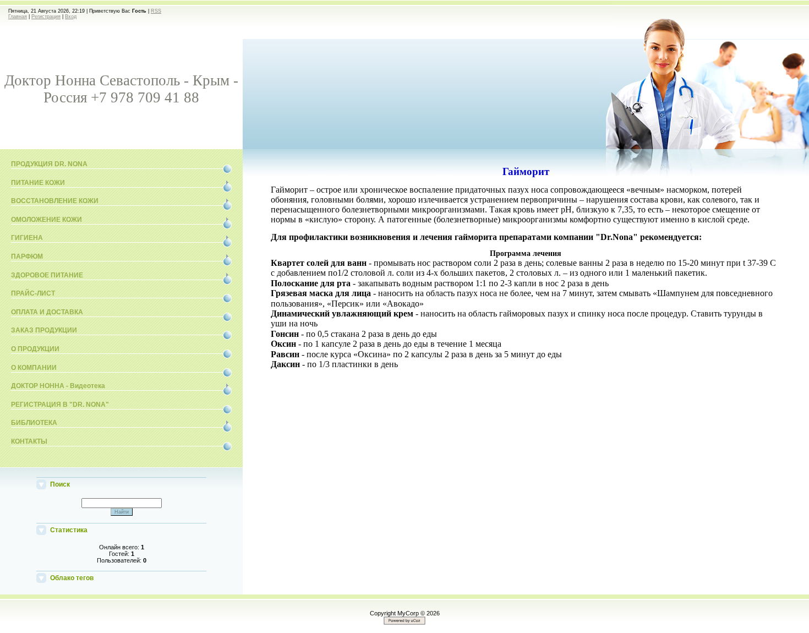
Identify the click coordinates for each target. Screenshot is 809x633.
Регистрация (46, 16)
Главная (17, 16)
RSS (156, 11)
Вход (70, 16)
